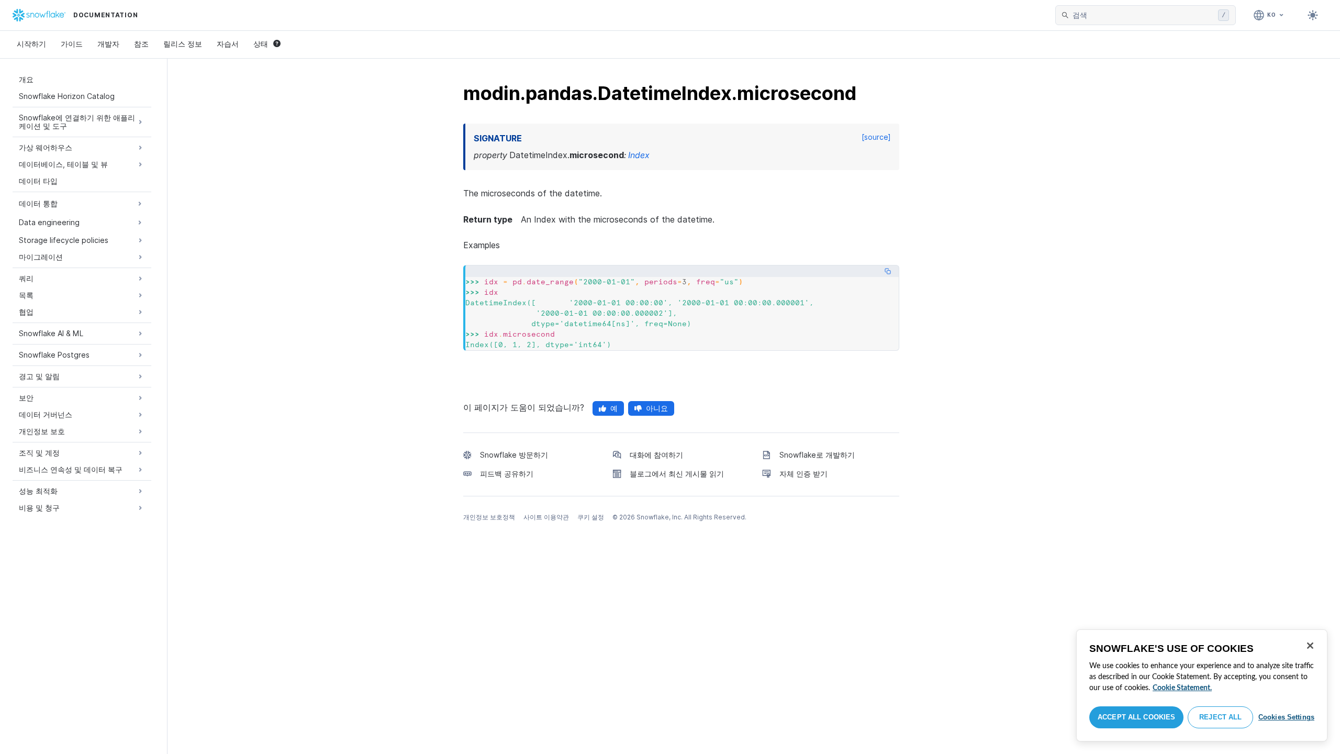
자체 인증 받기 (803, 473)
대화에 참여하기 (656, 454)
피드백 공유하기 (506, 473)
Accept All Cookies (1136, 717)
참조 (141, 43)
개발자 (108, 43)
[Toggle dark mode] (1312, 15)
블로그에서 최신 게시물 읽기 (677, 473)
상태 (260, 43)
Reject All (1220, 717)
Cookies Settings (1286, 717)
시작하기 (31, 43)
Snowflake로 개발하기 (817, 454)
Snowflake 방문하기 (514, 454)
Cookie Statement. (1182, 688)
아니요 (657, 408)
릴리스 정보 (182, 43)
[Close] (1310, 645)
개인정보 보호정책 (489, 517)
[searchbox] (1143, 15)
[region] (1201, 685)
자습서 (228, 43)
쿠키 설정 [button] (590, 517)
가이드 (72, 43)
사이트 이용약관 (546, 517)
